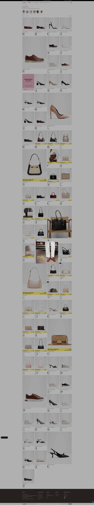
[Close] (57, 242)
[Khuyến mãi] (47, 252)
